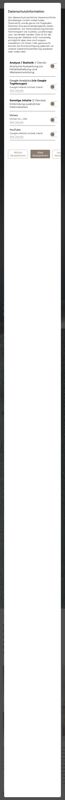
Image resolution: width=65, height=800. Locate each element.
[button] (52, 66)
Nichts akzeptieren (18, 154)
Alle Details (17, 90)
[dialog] (32, 400)
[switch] (52, 65)
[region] (32, 101)
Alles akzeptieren (40, 154)
